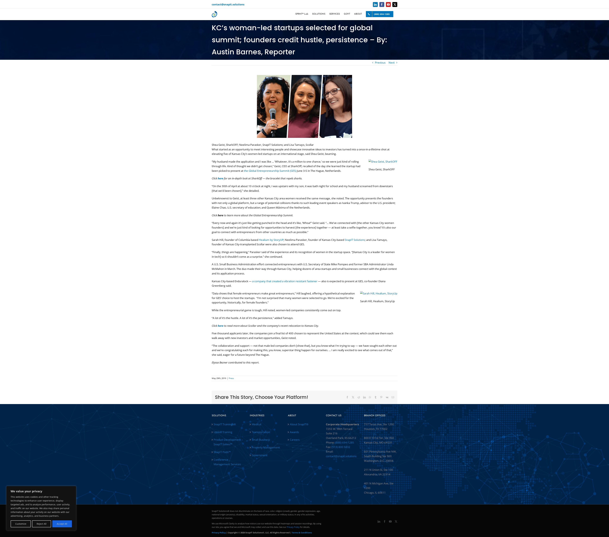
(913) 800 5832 (340, 447)
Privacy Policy (293, 527)
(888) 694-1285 (344, 442)
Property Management (266, 447)
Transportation (261, 432)
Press (231, 378)
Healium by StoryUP (271, 240)
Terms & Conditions (302, 532)
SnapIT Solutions (355, 240)
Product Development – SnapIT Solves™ (228, 442)
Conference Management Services (227, 462)
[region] (41, 508)
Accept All (62, 523)
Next (392, 62)
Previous (380, 62)
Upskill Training (223, 432)
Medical (256, 424)
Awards (294, 432)
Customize (20, 523)
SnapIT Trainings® (225, 424)
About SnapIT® (299, 424)
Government (259, 455)
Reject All (41, 523)
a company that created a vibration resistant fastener (284, 281)
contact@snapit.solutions (228, 4)
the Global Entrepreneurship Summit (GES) (270, 171)
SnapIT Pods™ (222, 452)
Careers (295, 439)
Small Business (261, 439)
